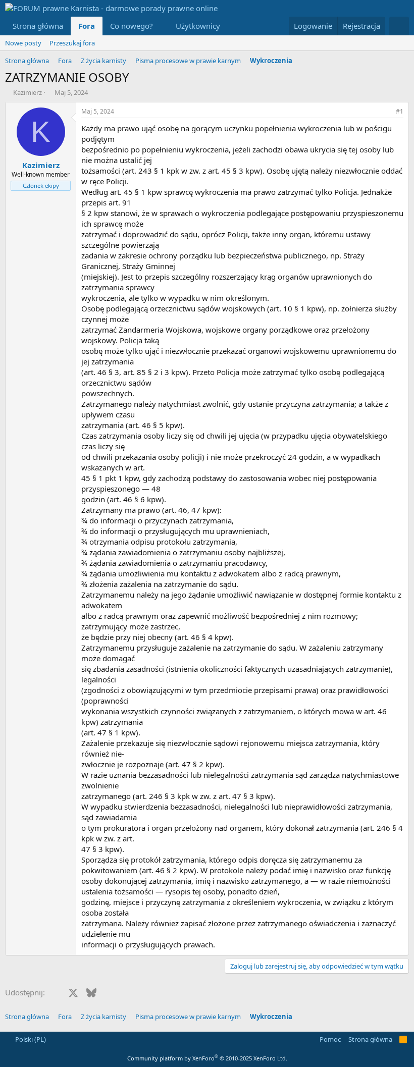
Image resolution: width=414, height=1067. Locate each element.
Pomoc (330, 1039)
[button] (161, 26)
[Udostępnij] (385, 112)
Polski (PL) (30, 1039)
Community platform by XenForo (207, 1058)
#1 (399, 111)
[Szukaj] (399, 26)
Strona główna (38, 26)
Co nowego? (131, 26)
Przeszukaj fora (72, 42)
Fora (86, 26)
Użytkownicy (198, 26)
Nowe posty (23, 42)
